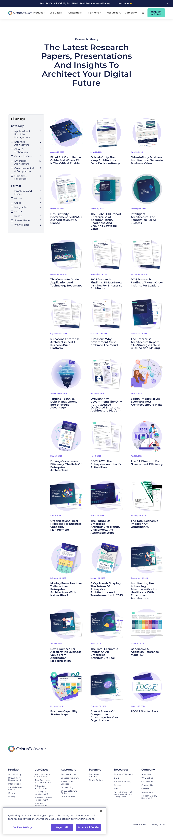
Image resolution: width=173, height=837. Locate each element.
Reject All (62, 827)
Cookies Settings (22, 827)
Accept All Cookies (89, 827)
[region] (54, 820)
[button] (39, 13)
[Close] (101, 811)
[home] (20, 13)
